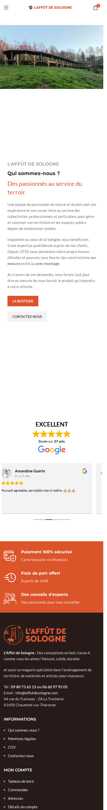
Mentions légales (22, 738)
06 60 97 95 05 (55, 687)
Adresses (15, 798)
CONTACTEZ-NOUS (27, 317)
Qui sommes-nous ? (23, 730)
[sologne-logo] (35, 635)
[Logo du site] (51, 7)
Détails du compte (23, 806)
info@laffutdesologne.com (36, 693)
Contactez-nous (21, 755)
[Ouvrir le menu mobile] (6, 8)
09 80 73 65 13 (23, 687)
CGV (12, 747)
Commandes (18, 789)
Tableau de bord (21, 781)
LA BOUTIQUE (22, 301)
